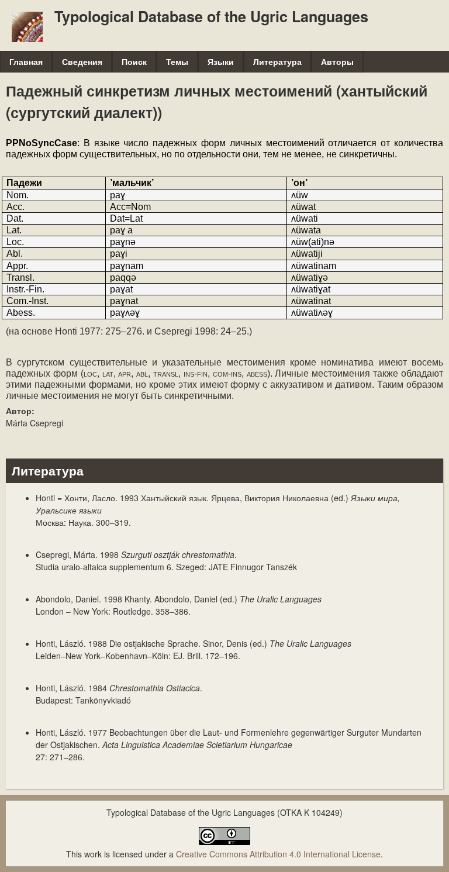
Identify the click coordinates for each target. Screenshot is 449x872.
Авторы (337, 61)
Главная (26, 61)
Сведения (82, 61)
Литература (277, 61)
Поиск (134, 61)
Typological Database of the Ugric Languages (211, 16)
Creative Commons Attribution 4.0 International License (278, 854)
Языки (221, 61)
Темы (177, 61)
